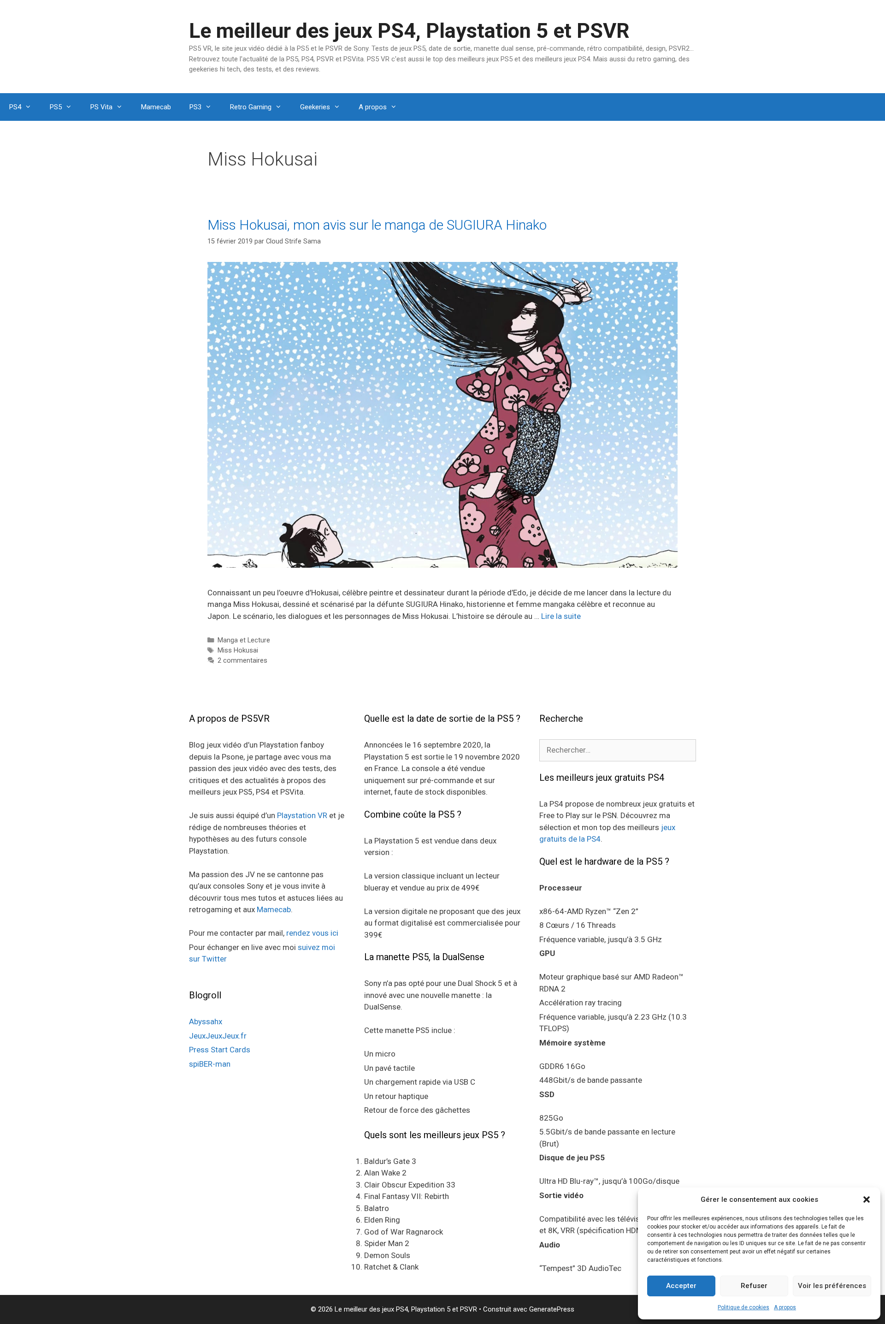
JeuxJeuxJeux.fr (218, 1035)
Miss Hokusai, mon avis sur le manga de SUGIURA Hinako (377, 225)
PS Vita (101, 107)
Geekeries (315, 107)
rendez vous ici (312, 933)
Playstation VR (302, 815)
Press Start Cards (219, 1049)
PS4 (15, 107)
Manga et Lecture (244, 640)
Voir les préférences (832, 1286)
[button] (866, 1199)
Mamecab (156, 107)
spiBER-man (209, 1064)
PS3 (195, 107)
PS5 (56, 107)
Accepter (681, 1286)
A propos (785, 1307)
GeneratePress (551, 1309)
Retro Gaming (250, 107)
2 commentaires (242, 661)
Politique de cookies (743, 1307)
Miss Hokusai (238, 650)
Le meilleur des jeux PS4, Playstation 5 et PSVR (409, 30)
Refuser (754, 1286)
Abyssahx (205, 1021)
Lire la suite (561, 616)
